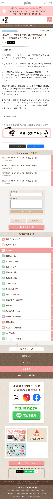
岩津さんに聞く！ (13, 272)
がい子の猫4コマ (12, 333)
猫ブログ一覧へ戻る (26, 227)
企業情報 (43, 493)
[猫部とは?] (26, 356)
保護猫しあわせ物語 (13, 317)
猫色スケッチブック (13, 294)
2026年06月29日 (19, 167)
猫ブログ (25, 25)
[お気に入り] (45, 3)
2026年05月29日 (19, 174)
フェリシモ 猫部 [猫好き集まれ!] (5, 20)
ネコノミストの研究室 (14, 300)
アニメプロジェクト (13, 339)
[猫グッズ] (26, 362)
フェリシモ (4, 25)
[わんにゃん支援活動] (26, 375)
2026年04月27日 (19, 182)
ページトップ (26, 463)
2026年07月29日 (19, 159)
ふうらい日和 (11, 283)
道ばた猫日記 (11, 256)
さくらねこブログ (13, 261)
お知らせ (32, 25)
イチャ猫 (9, 306)
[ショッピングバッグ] (50, 3)
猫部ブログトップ (13, 239)
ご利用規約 (10, 493)
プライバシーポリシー (21, 493)
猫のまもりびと (12, 278)
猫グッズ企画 (11, 245)
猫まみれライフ (12, 289)
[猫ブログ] (26, 369)
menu (49, 19)
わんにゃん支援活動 (13, 328)
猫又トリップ (11, 267)
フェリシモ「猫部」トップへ (26, 489)
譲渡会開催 (10, 322)
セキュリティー (34, 493)
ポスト (12, 42)
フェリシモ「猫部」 (15, 25)
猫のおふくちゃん (13, 311)
